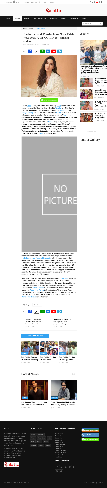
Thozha (58, 108)
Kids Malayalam (60, 455)
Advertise (74, 18)
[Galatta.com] (53, 9)
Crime (46, 442)
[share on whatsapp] (42, 51)
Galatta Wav (58, 448)
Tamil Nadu (41, 438)
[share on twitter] (36, 51)
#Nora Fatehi (37, 305)
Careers (52, 2)
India (49, 438)
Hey (64, 115)
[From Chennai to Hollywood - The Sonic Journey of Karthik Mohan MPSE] (64, 390)
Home (8, 18)
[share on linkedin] (48, 51)
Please (51, 122)
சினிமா (26, 18)
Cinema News (40, 28)
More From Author (35, 336)
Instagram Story (27, 113)
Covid (58, 113)
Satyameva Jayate (37, 290)
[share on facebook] (30, 51)
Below (41, 133)
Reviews (33, 445)
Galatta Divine (59, 442)
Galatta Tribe (59, 446)
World (32, 442)
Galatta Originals (60, 444)
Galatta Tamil (59, 434)
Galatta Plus (58, 438)
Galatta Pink (58, 440)
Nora (29, 106)
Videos (63, 18)
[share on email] (53, 51)
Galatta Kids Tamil (60, 451)
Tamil (31, 28)
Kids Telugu (58, 457)
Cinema (17, 18)
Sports (39, 442)
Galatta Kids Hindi (60, 453)
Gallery (53, 18)
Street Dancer (38, 288)
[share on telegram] (59, 51)
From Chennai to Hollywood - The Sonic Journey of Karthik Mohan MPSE (63, 405)
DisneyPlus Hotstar (29, 297)
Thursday (62, 110)
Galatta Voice (59, 436)
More (84, 18)
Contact (44, 2)
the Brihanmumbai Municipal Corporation (37, 258)
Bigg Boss (64, 278)
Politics (33, 438)
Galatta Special (40, 18)
